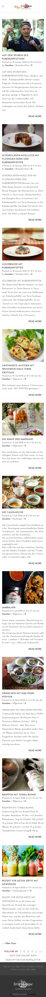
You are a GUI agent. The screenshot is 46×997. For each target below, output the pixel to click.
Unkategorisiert (20, 891)
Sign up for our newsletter (23, 960)
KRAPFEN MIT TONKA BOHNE (19, 795)
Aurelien (9, 65)
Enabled (32, 994)
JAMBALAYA (9, 608)
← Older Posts (9, 943)
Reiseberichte (22, 65)
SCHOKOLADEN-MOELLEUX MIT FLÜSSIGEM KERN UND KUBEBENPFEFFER (20, 159)
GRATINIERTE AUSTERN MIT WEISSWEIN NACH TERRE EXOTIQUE (18, 369)
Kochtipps (17, 519)
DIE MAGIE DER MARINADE (17, 439)
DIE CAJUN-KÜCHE (12, 512)
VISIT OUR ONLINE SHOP (23, 956)
